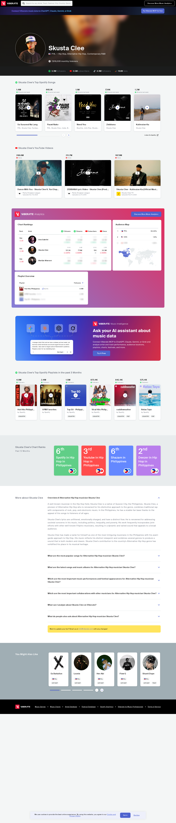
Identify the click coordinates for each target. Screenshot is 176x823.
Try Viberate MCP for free (153, 11)
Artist (30, 231)
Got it (125, 815)
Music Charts (55, 707)
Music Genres (40, 707)
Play (29, 108)
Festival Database (89, 707)
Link (43, 289)
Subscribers (92, 231)
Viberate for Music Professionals (130, 707)
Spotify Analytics (106, 707)
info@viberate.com (86, 629)
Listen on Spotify (150, 135)
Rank (21, 231)
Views (105, 231)
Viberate (9, 3)
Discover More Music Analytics (160, 3)
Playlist (21, 283)
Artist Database (71, 707)
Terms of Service (154, 707)
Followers (67, 231)
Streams (79, 231)
